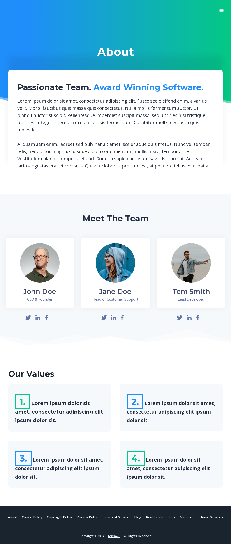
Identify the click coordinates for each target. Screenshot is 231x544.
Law (172, 517)
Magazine (187, 517)
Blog (137, 517)
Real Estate (155, 517)
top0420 (114, 536)
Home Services (211, 517)
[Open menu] (221, 9)
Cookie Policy (32, 517)
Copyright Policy (59, 517)
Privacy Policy (87, 517)
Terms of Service (116, 517)
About (12, 517)
